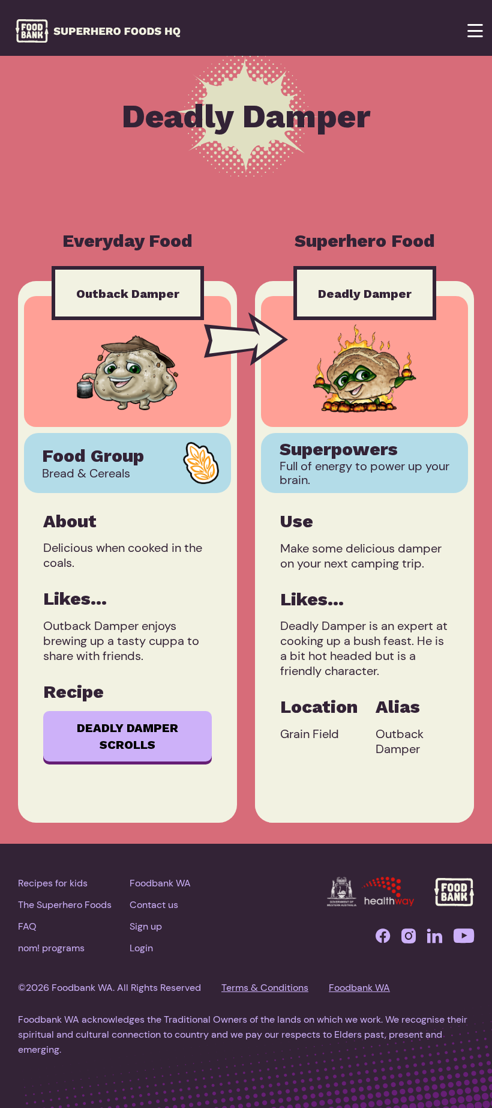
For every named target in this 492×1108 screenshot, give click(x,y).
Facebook (383, 939)
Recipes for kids (53, 883)
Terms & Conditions (264, 987)
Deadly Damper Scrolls (127, 736)
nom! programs (51, 948)
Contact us (154, 904)
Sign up (146, 926)
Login (141, 948)
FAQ (27, 926)
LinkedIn (434, 939)
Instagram (408, 939)
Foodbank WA (160, 883)
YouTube (464, 939)
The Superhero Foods (65, 904)
